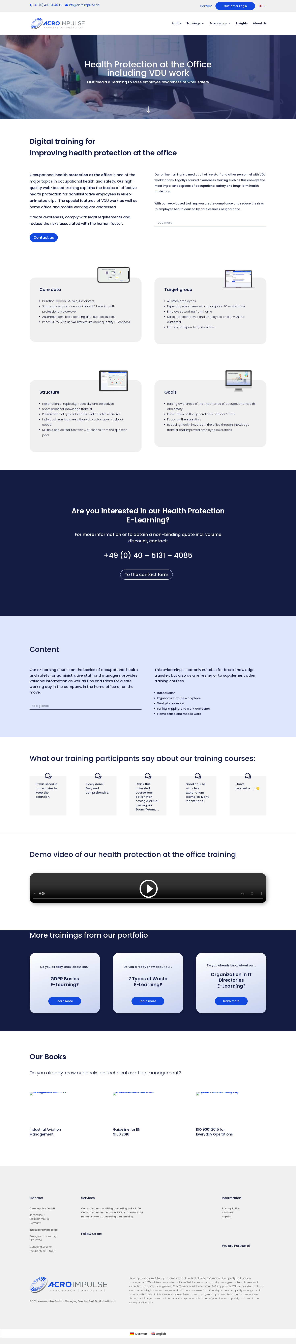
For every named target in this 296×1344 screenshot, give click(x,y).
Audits (176, 23)
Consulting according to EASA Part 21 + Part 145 (112, 1212)
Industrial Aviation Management (45, 1132)
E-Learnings (218, 23)
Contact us (43, 237)
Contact (206, 6)
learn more (65, 1001)
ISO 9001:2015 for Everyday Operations (214, 1132)
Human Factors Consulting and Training (107, 1216)
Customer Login (235, 6)
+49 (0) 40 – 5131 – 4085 (148, 555)
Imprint (226, 1216)
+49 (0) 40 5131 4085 (47, 5)
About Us (259, 23)
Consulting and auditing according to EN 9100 (111, 1208)
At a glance (40, 706)
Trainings (193, 23)
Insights (242, 23)
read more (164, 223)
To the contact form (146, 574)
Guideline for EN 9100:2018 (126, 1132)
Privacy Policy (231, 1208)
